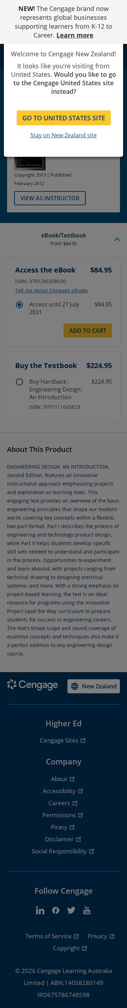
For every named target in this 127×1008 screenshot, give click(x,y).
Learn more (74, 35)
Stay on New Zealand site (63, 135)
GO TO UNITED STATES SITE (63, 118)
